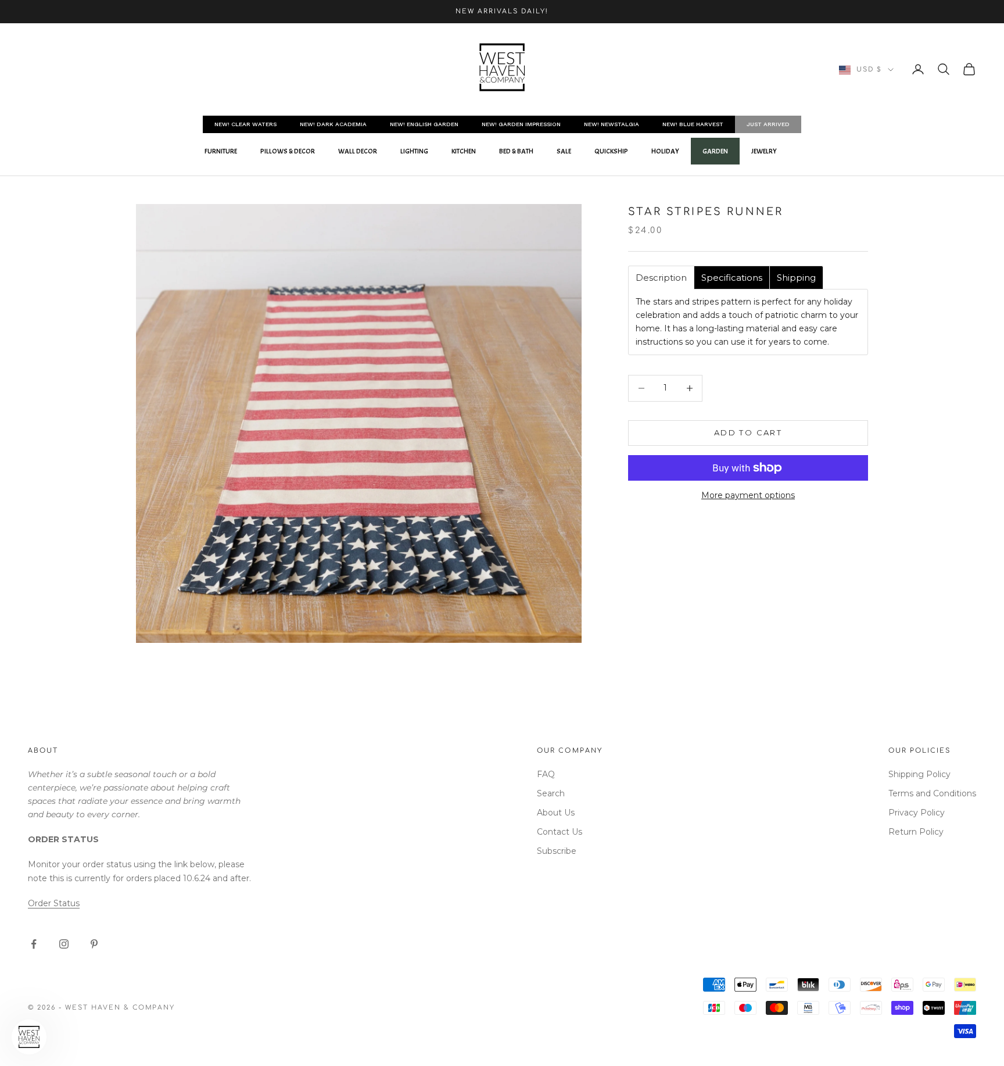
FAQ (546, 774)
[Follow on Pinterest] (94, 944)
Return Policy (916, 832)
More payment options (748, 495)
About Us (556, 812)
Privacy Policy (916, 812)
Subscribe (556, 851)
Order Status (54, 903)
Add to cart (748, 432)
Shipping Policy (919, 774)
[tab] (661, 277)
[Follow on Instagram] (64, 944)
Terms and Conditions (932, 793)
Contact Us (559, 832)
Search (551, 793)
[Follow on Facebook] (34, 944)
